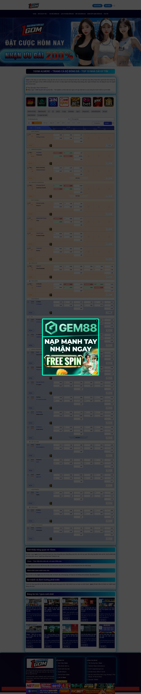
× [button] (96, 321)
